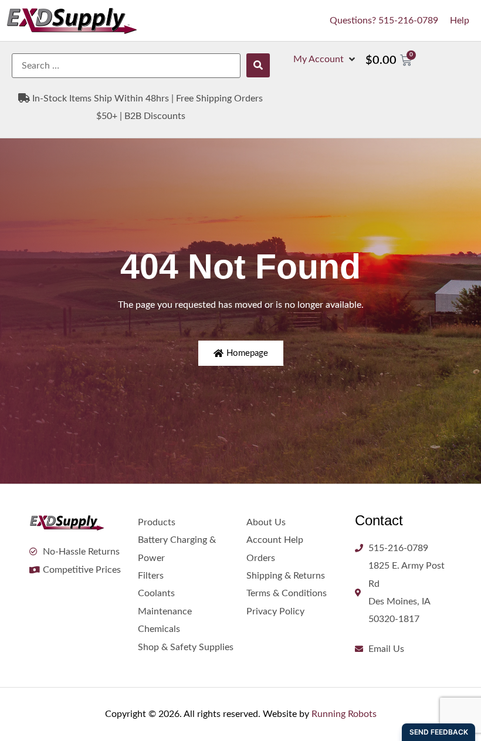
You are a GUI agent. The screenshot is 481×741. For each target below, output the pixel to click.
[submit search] (258, 65)
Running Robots (344, 714)
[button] (325, 59)
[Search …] (126, 65)
